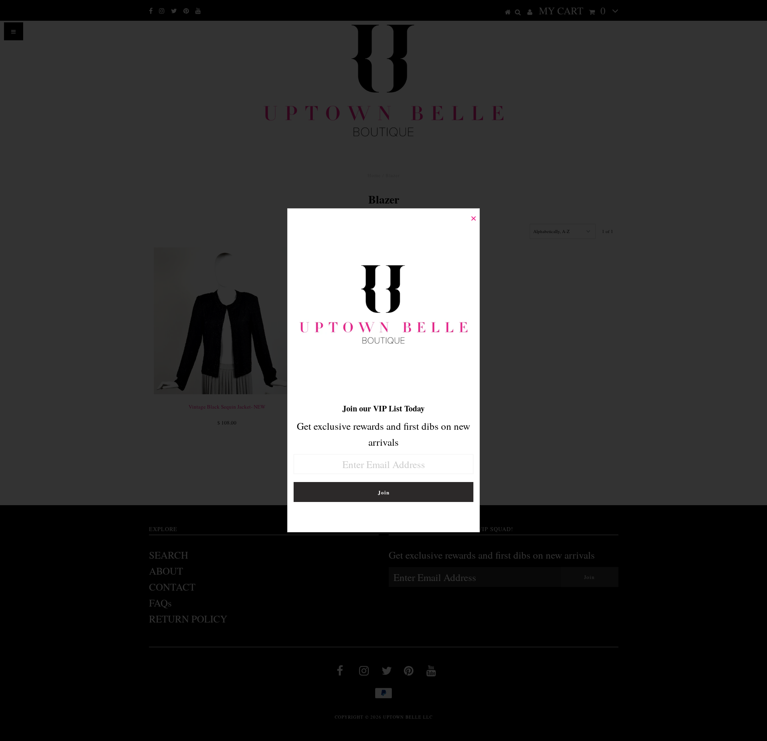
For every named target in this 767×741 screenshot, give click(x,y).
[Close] (473, 215)
